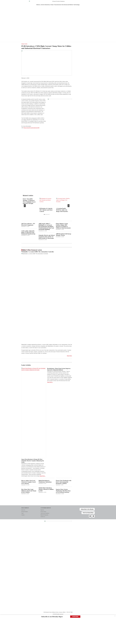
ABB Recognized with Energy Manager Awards (63, 234)
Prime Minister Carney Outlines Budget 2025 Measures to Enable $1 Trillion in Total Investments (63, 226)
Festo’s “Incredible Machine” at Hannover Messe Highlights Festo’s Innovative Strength (29, 201)
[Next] (68, 205)
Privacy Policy (43, 511)
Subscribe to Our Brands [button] (87, 509)
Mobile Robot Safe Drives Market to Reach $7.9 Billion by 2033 (46, 489)
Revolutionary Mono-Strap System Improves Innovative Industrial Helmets (59, 369)
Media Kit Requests (44, 514)
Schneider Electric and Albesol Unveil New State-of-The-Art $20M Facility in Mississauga (47, 237)
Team (22, 513)
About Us (23, 509)
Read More (69, 355)
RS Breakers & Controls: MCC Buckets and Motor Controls (46, 210)
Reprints (42, 509)
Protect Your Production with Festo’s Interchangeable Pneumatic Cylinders (63, 482)
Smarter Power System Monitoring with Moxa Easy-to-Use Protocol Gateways (63, 491)
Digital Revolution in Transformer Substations (45, 481)
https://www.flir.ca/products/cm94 (31, 127)
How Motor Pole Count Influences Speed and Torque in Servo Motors (28, 491)
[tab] (44, 214)
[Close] (115, 616)
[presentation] (47, 202)
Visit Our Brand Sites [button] (88, 512)
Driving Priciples (24, 511)
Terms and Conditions (45, 513)
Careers (22, 514)
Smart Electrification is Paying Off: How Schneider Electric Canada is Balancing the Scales (32, 461)
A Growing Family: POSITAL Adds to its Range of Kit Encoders (62, 210)
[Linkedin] (93, 516)
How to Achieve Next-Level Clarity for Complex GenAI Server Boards (28, 482)
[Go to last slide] (25, 205)
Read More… (42, 476)
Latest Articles (26, 365)
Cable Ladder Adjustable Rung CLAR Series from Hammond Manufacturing (28, 232)
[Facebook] (90, 516)
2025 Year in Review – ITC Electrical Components (28, 224)
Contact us (43, 516)
